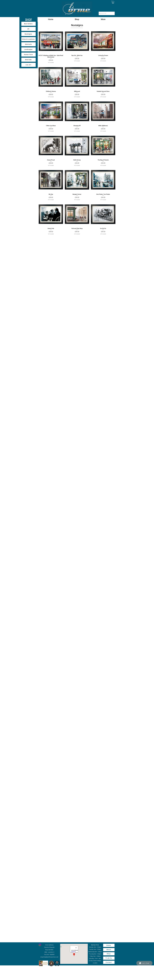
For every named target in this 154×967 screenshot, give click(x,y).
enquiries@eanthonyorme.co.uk (49, 957)
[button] (113, 2)
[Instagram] (39, 944)
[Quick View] (51, 41)
